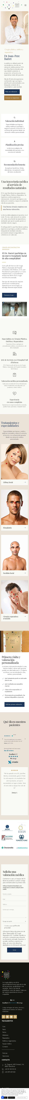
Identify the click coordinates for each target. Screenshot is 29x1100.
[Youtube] (11, 1017)
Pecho (4, 1032)
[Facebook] (7, 1017)
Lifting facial (8, 482)
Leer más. (23, 1091)
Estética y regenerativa (9, 1041)
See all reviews (9, 751)
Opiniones (5, 1056)
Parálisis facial (8, 573)
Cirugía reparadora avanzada (10, 617)
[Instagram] (3, 1017)
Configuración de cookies (21, 1097)
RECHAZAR (11, 1097)
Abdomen (5, 1035)
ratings (13, 759)
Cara (3, 1027)
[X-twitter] (15, 1017)
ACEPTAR (4, 1097)
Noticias (4, 1053)
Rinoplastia (7, 528)
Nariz (4, 1029)
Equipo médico (7, 1044)
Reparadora (5, 1038)
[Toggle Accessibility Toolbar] (2, 1097)
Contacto (5, 1047)
